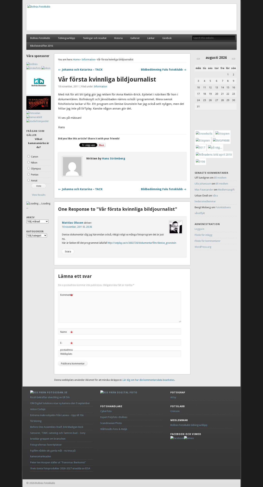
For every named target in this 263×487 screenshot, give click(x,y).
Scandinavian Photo (111, 423)
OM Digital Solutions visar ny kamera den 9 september (60, 403)
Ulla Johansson (203, 183)
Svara (68, 251)
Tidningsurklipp (66, 38)
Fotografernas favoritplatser (46, 444)
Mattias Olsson (72, 222)
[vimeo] (189, 438)
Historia (118, 38)
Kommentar (66, 295)
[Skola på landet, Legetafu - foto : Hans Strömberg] (222, 133)
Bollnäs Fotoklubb (40, 38)
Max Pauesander (204, 189)
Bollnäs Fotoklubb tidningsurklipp (188, 425)
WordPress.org (203, 246)
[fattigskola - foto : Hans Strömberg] (203, 140)
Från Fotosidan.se (53, 392)
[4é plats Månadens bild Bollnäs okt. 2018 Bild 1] (200, 161)
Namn (66, 332)
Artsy (173, 397)
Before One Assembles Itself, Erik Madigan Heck (56, 426)
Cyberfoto (106, 411)
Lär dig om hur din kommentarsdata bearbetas (148, 379)
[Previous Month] (198, 58)
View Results (38, 194)
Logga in (199, 228)
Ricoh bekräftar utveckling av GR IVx (50, 397)
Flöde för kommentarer (207, 240)
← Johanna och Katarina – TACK (80, 69)
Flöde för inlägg (203, 234)
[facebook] (177, 438)
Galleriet (135, 38)
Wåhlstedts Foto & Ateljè (113, 429)
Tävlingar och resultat (94, 38)
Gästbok (167, 38)
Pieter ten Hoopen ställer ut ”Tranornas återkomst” (58, 462)
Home (76, 59)
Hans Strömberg (113, 158)
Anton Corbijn (37, 409)
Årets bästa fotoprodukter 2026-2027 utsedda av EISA (60, 468)
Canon (34, 156)
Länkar (151, 38)
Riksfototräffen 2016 (41, 45)
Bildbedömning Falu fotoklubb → (163, 69)
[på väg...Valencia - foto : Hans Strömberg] (215, 147)
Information (88, 59)
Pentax (35, 174)
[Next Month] (233, 58)
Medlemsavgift (226, 189)
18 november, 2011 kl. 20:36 (77, 227)
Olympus (36, 168)
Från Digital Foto (123, 392)
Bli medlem (220, 177)
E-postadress (66, 346)
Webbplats (66, 353)
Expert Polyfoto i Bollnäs (113, 417)
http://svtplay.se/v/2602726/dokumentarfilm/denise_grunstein (142, 242)
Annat (34, 180)
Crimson (175, 411)
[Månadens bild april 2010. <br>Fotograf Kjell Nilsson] (214, 154)
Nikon (34, 162)
